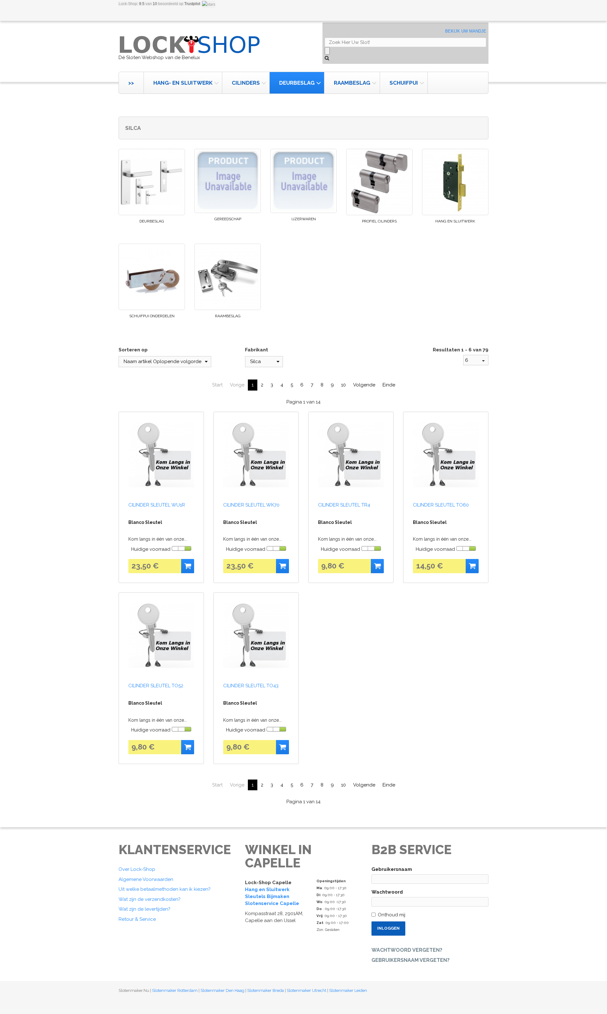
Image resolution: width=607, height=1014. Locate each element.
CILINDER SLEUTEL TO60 (441, 505)
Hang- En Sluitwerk (182, 83)
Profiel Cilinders (379, 221)
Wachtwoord (387, 892)
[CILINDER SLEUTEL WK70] (256, 454)
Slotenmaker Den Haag (222, 990)
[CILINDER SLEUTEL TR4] (351, 454)
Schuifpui (403, 83)
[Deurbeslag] (151, 182)
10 (343, 385)
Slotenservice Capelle (272, 903)
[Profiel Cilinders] (379, 182)
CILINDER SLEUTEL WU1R (156, 505)
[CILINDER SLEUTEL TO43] (256, 635)
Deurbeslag (297, 83)
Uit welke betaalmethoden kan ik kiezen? (165, 889)
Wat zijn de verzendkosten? (150, 899)
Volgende (364, 385)
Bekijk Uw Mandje (465, 31)
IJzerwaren (303, 219)
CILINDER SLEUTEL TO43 (251, 686)
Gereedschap (227, 219)
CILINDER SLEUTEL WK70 (251, 505)
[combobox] (475, 360)
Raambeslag (352, 83)
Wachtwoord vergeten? (406, 950)
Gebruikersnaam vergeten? (410, 960)
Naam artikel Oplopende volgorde (162, 361)
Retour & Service (137, 919)
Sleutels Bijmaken (267, 896)
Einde (389, 385)
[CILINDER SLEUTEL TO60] (446, 454)
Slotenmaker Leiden (348, 990)
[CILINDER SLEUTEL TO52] (161, 635)
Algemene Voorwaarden (146, 879)
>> (131, 83)
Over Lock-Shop (137, 869)
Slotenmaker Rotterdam (175, 990)
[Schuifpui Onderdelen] (151, 277)
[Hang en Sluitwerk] (455, 182)
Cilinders (246, 83)
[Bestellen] (187, 566)
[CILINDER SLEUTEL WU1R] (161, 454)
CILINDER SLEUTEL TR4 (344, 505)
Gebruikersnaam (391, 869)
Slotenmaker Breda (265, 990)
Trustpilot (192, 4)
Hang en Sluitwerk (455, 221)
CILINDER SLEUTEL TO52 (155, 686)
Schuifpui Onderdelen (152, 316)
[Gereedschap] (227, 181)
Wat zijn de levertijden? (144, 909)
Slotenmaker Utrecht (306, 990)
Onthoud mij (391, 915)
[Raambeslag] (227, 277)
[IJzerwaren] (303, 181)
